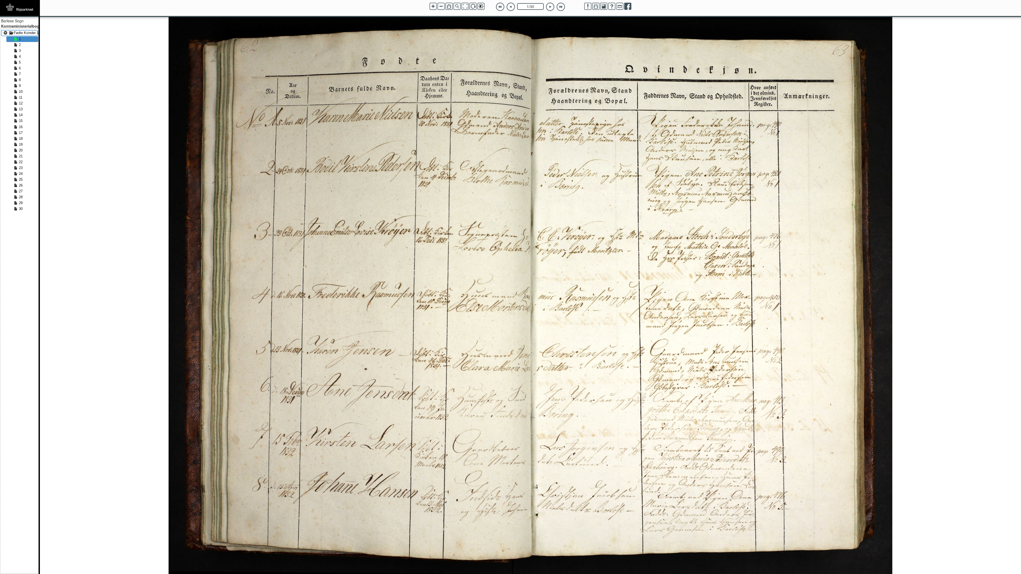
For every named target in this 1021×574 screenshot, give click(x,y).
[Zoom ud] (441, 6)
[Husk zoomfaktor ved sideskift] (449, 6)
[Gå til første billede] (500, 7)
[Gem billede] (604, 6)
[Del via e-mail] (620, 6)
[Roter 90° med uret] (473, 6)
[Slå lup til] (457, 6)
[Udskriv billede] (596, 6)
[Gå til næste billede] (550, 7)
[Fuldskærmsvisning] (465, 6)
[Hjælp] (612, 6)
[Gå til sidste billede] (560, 7)
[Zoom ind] (433, 6)
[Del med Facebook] (627, 6)
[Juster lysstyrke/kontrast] (481, 6)
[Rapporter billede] (588, 6)
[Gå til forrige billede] (511, 7)
